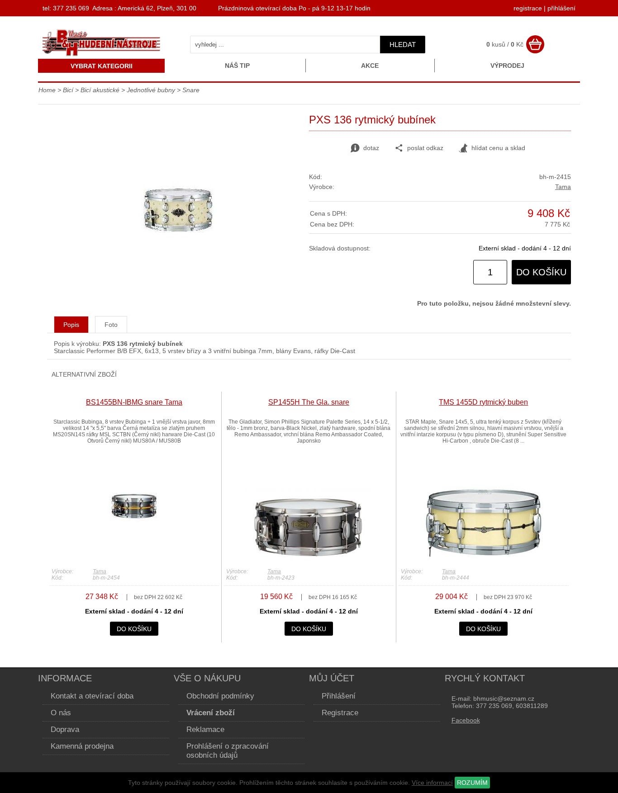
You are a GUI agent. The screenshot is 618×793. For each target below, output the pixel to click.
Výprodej (507, 65)
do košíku (541, 272)
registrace (527, 8)
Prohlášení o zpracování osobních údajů (227, 751)
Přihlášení (339, 696)
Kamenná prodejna (82, 746)
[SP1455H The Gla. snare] (308, 560)
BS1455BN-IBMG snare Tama (134, 402)
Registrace (340, 712)
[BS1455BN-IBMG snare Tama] (133, 560)
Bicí (68, 90)
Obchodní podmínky (220, 696)
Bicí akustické (100, 90)
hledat (403, 44)
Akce (370, 65)
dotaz (371, 147)
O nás (61, 712)
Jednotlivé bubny (151, 90)
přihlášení (561, 8)
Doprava (65, 729)
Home (47, 90)
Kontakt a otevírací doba (92, 696)
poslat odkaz (425, 147)
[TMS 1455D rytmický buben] (483, 560)
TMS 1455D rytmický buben (483, 402)
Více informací (432, 782)
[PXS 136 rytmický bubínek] (178, 264)
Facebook (466, 720)
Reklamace (205, 729)
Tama (563, 186)
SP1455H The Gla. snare (308, 402)
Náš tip (237, 65)
